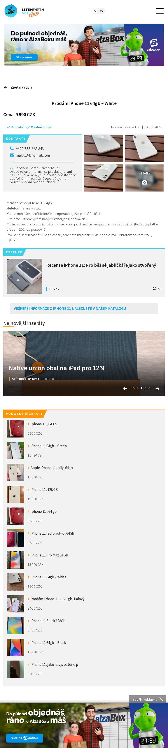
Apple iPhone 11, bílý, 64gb (52, 467)
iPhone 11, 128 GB (44, 489)
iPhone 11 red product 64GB (52, 533)
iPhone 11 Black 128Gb (48, 620)
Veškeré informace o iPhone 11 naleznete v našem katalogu (70, 308)
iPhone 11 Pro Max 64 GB (49, 555)
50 (159, 289)
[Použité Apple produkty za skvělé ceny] (24, 10)
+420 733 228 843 (30, 148)
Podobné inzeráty (24, 413)
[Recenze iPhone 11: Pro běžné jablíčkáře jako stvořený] (24, 276)
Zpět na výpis (21, 87)
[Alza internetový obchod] (84, 44)
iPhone (54, 289)
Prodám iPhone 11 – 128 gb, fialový (57, 598)
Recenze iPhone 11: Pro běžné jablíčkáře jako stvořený (101, 265)
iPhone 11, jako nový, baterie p (54, 664)
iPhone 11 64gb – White (48, 577)
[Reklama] (84, 725)
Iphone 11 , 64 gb (44, 424)
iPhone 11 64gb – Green (49, 445)
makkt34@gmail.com (33, 155)
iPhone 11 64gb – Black (48, 642)
